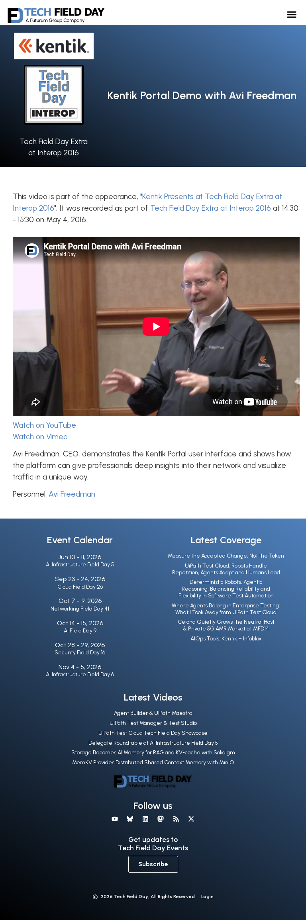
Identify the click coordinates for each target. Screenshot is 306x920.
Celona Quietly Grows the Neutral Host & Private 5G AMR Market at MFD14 (226, 625)
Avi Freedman (72, 494)
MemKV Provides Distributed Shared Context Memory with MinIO (153, 762)
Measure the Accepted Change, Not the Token (226, 555)
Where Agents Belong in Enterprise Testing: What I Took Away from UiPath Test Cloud (226, 609)
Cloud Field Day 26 (80, 586)
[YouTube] (114, 818)
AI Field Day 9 (80, 630)
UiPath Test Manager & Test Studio (153, 723)
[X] (191, 818)
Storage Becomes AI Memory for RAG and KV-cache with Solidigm (153, 752)
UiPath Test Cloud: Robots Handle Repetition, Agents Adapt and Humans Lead (226, 569)
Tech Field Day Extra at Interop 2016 (210, 208)
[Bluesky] (130, 818)
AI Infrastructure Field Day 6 (80, 674)
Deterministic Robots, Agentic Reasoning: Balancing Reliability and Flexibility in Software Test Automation (226, 589)
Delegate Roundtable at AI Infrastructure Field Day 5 (153, 743)
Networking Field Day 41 (80, 608)
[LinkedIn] (145, 818)
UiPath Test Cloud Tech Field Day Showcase (153, 733)
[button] (292, 14)
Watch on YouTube (44, 425)
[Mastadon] (160, 818)
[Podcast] (175, 818)
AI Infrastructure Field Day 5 (80, 564)
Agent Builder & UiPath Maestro (153, 713)
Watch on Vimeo (40, 436)
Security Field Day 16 (80, 652)
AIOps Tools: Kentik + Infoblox (225, 638)
